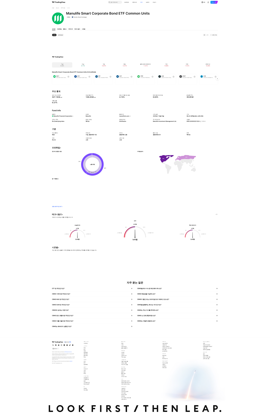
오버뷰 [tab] (53, 29)
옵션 (85, 381)
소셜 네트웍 (165, 343)
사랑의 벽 (164, 344)
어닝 (85, 370)
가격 (122, 344)
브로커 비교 (124, 355)
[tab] (54, 35)
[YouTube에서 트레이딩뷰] (59, 345)
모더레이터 (164, 351)
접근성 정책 (124, 394)
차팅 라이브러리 (206, 344)
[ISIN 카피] (200, 121)
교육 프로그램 (206, 358)
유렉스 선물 (124, 362)
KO (204, 2)
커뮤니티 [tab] (70, 29)
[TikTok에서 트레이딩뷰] (70, 345)
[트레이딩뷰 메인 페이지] (58, 2)
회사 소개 (123, 368)
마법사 (163, 364)
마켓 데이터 (124, 346)
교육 (163, 357)
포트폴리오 (86, 377)
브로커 (147, 2)
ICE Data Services (68, 351)
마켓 (141, 2)
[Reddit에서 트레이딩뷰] (73, 345)
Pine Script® (86, 384)
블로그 (122, 372)
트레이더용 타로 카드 (126, 382)
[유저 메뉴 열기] (208, 2)
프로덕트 (126, 2)
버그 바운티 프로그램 (126, 397)
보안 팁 (123, 396)
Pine (85, 357)
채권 (85, 350)
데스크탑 (86, 390)
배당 (85, 372)
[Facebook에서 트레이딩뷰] (56, 345)
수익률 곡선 (86, 379)
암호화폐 (86, 352)
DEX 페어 (86, 355)
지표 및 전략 (165, 362)
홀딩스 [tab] (65, 29)
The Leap (123, 357)
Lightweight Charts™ (207, 346)
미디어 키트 (124, 376)
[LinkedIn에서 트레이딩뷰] (64, 345)
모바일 (85, 388)
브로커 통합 (205, 355)
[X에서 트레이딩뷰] (53, 345)
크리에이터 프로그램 (166, 348)
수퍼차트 (86, 343)
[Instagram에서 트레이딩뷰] (61, 345)
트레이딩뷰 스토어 (125, 381)
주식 (85, 347)
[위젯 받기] (207, 35)
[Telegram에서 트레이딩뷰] (67, 345)
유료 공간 (164, 367)
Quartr (71, 361)
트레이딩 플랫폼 (206, 349)
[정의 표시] (61, 95)
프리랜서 (164, 366)
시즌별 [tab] (83, 29)
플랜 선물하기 (124, 348)
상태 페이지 (124, 399)
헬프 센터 (123, 373)
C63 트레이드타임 (125, 384)
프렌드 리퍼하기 (166, 346)
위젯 (204, 343)
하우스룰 (164, 349)
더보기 (154, 2)
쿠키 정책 (123, 393)
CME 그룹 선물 (124, 361)
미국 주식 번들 (124, 364)
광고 (204, 353)
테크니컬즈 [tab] (77, 29)
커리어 (122, 375)
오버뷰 (122, 352)
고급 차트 (205, 348)
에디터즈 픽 (165, 358)
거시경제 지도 (87, 382)
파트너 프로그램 (206, 357)
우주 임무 (123, 370)
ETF (84, 349)
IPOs (85, 373)
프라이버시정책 (124, 391)
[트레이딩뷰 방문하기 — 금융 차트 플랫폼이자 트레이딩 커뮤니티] (57, 57)
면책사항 (123, 390)
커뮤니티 (134, 2)
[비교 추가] (68, 76)
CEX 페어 (86, 353)
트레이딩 (164, 355)
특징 (122, 343)
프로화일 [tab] (59, 29)
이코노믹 (86, 368)
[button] (130, 2)
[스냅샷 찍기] (204, 35)
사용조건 (123, 388)
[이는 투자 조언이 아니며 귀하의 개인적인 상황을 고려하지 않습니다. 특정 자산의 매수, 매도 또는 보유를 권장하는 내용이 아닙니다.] (72, 217)
